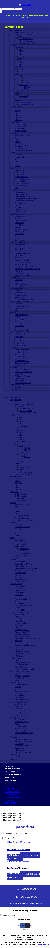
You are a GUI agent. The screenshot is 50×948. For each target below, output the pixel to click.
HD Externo (19, 286)
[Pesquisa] (1, 11)
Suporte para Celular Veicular (26, 275)
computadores (12, 768)
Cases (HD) (19, 249)
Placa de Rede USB (22, 262)
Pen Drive (19, 280)
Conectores (19, 223)
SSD (21, 91)
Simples (22, 174)
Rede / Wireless (16, 214)
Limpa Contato (20, 356)
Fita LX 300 (19, 374)
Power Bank (20, 212)
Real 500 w (23, 98)
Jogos (17, 310)
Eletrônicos (14, 312)
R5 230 (17, 109)
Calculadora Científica (23, 383)
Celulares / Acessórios (18, 288)
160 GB (27, 78)
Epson (22, 341)
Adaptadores (20, 192)
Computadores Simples (24, 34)
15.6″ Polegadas (20, 124)
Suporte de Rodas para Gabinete (27, 269)
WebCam (18, 258)
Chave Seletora (20, 365)
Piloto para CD (20, 380)
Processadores (20, 58)
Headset (22, 181)
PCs (21, 76)
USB (16, 139)
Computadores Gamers (24, 32)
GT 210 (17, 111)
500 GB (27, 80)
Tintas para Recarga (22, 376)
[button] (25, 393)
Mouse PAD (19, 155)
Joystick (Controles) (22, 306)
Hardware (14, 45)
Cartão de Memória (22, 282)
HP (20, 339)
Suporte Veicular (21, 297)
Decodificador (20, 323)
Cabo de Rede (20, 220)
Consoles (18, 304)
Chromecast (19, 319)
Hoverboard (14, 389)
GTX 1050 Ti (19, 115)
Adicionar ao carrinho (23, 857)
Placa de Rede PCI (22, 264)
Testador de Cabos (22, 361)
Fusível (17, 205)
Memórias (19, 67)
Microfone (19, 255)
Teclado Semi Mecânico (24, 150)
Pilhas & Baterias (21, 209)
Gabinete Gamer (26, 102)
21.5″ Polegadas (20, 131)
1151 (20, 54)
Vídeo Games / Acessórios (20, 302)
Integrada (23, 56)
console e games (13, 774)
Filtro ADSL (19, 225)
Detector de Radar (22, 330)
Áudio (12, 168)
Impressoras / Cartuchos (19, 332)
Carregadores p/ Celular (24, 196)
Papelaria (13, 367)
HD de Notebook (26, 39)
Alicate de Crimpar (22, 352)
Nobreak (18, 207)
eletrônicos (11, 780)
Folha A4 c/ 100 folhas (23, 369)
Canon (22, 343)
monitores (10, 777)
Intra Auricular (24, 183)
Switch (17, 238)
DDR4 (21, 71)
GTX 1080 (18, 120)
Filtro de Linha (20, 203)
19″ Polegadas (20, 128)
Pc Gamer (9, 766)
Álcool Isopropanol (22, 350)
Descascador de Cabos (24, 363)
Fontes (17, 93)
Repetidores (19, 231)
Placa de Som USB (22, 260)
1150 (21, 52)
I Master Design (42, 944)
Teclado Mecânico (22, 148)
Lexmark (22, 345)
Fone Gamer (19, 308)
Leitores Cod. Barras (22, 253)
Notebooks (19, 36)
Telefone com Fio (21, 273)
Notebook (23, 85)
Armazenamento (16, 277)
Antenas (18, 218)
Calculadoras (19, 328)
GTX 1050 (18, 113)
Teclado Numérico (22, 146)
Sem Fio (18, 144)
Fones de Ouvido (21, 177)
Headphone (24, 179)
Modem (18, 227)
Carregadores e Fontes (28, 43)
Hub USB (18, 251)
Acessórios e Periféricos (19, 242)
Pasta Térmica (20, 358)
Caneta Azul (19, 378)
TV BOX (18, 317)
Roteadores (19, 234)
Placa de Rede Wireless (24, 266)
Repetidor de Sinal (22, 321)
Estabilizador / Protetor (24, 201)
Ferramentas (15, 348)
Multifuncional (20, 334)
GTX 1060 (18, 117)
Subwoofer (23, 172)
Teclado (13, 133)
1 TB (26, 82)
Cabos (17, 247)
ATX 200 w (23, 96)
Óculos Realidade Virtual (24, 299)
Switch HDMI (20, 240)
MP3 (16, 188)
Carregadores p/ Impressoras (26, 199)
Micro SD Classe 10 (22, 284)
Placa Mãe (19, 47)
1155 (20, 50)
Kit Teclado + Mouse (22, 135)
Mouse (12, 153)
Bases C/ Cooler (25, 41)
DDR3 (21, 69)
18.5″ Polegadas (20, 126)
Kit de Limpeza (20, 354)
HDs (16, 74)
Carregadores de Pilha (23, 194)
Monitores (14, 122)
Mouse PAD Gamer (22, 157)
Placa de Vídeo (15, 107)
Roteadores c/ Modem (23, 236)
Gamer (17, 142)
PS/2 (16, 137)
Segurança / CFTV (17, 385)
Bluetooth (23, 185)
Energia (13, 190)
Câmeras (18, 387)
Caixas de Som (20, 170)
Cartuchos (19, 337)
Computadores (15, 30)
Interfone (18, 271)
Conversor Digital (21, 315)
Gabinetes (19, 100)
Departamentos (14, 26)
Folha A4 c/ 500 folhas (23, 372)
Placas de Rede (21, 229)
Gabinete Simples (26, 104)
